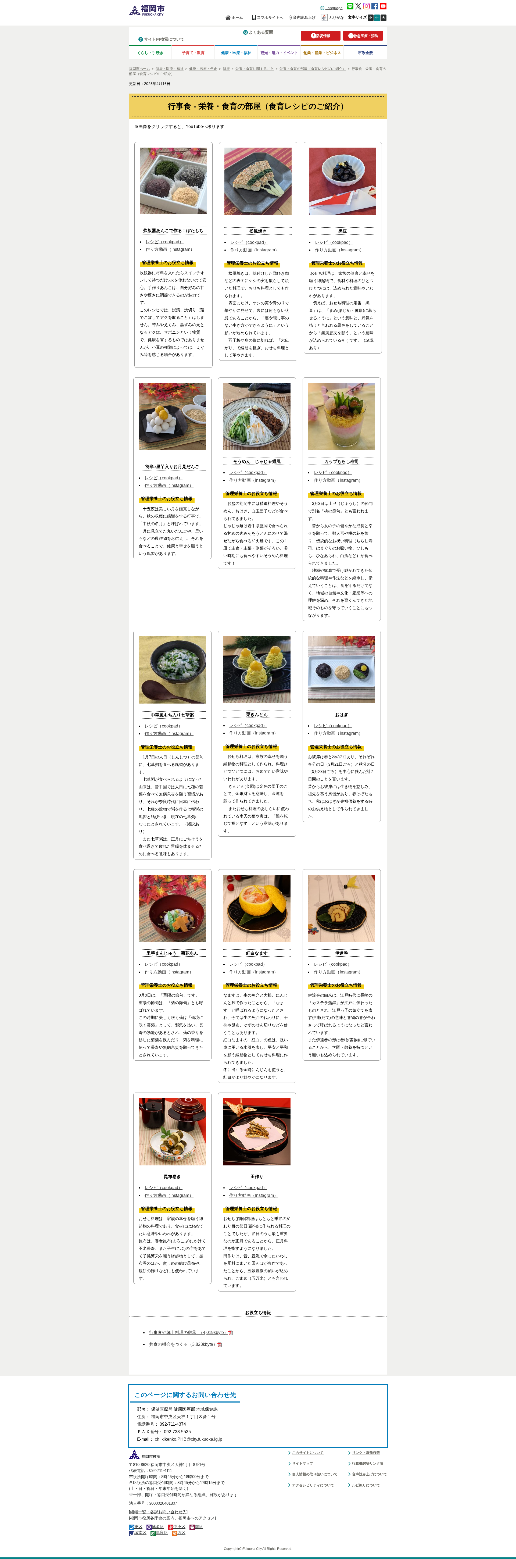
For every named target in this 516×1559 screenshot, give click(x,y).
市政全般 (365, 53)
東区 (138, 1527)
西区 (181, 1533)
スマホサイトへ (270, 17)
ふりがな (336, 17)
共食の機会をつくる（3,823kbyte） (183, 1344)
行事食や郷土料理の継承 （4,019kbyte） (188, 1332)
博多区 (158, 1527)
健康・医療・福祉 (236, 53)
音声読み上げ (304, 17)
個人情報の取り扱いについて (315, 1474)
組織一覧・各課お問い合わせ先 (158, 1512)
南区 (199, 1527)
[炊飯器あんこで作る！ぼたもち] (173, 211)
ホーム (237, 17)
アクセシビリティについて (313, 1485)
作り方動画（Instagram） (170, 249)
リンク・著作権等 (366, 1453)
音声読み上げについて (369, 1474)
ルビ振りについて (366, 1485)
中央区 (179, 1527)
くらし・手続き (150, 53)
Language (334, 8)
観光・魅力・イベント (279, 53)
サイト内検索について (164, 39)
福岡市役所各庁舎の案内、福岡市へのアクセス (172, 1518)
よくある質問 (261, 32)
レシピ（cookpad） (165, 242)
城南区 (140, 1533)
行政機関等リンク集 (368, 1463)
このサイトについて (308, 1453)
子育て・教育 (193, 53)
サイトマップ (302, 1463)
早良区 (162, 1533)
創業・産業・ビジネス (322, 53)
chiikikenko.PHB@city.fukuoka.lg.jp (188, 1439)
